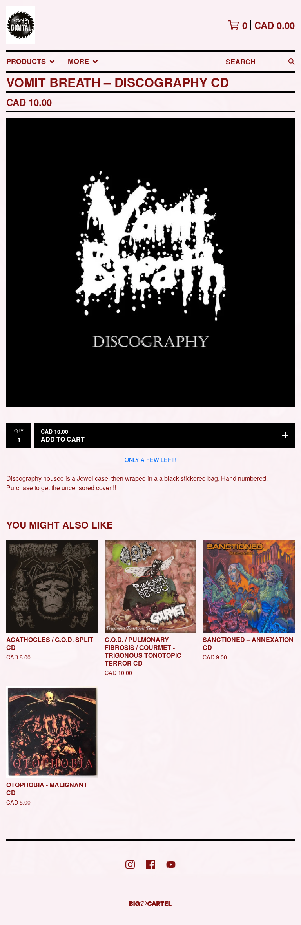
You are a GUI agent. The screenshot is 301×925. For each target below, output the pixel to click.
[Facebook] (150, 864)
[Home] (20, 25)
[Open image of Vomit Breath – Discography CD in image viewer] (150, 262)
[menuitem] (30, 61)
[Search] (291, 61)
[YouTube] (171, 864)
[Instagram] (130, 864)
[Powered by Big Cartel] (150, 903)
